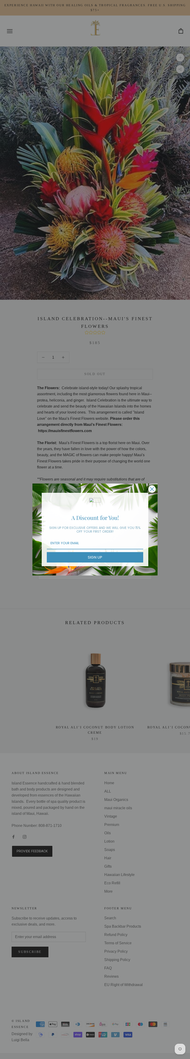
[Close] (152, 489)
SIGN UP (95, 557)
